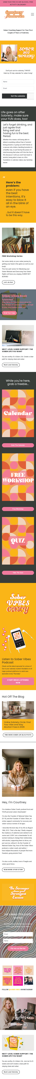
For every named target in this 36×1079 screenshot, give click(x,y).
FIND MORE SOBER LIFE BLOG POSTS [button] (18, 735)
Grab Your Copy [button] (9, 313)
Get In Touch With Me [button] (18, 1025)
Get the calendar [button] (18, 96)
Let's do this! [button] (8, 282)
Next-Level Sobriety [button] (11, 365)
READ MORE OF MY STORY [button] (13, 870)
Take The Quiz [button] (18, 573)
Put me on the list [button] (18, 948)
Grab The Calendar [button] (18, 445)
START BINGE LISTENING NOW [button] (18, 681)
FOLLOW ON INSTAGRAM (17, 990)
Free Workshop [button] (17, 509)
